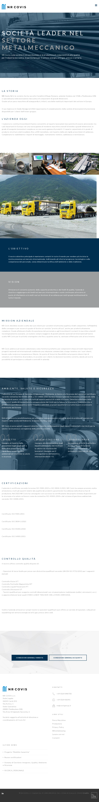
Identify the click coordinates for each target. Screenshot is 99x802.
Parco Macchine (59, 720)
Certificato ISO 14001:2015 (14, 536)
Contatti (56, 738)
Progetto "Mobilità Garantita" (16, 752)
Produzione (57, 724)
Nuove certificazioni (12, 757)
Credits (86, 793)
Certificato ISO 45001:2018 (14, 529)
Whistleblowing (59, 731)
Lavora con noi (58, 734)
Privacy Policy (58, 727)
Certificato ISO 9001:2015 (13, 514)
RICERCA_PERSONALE (14, 770)
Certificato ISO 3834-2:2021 (14, 521)
